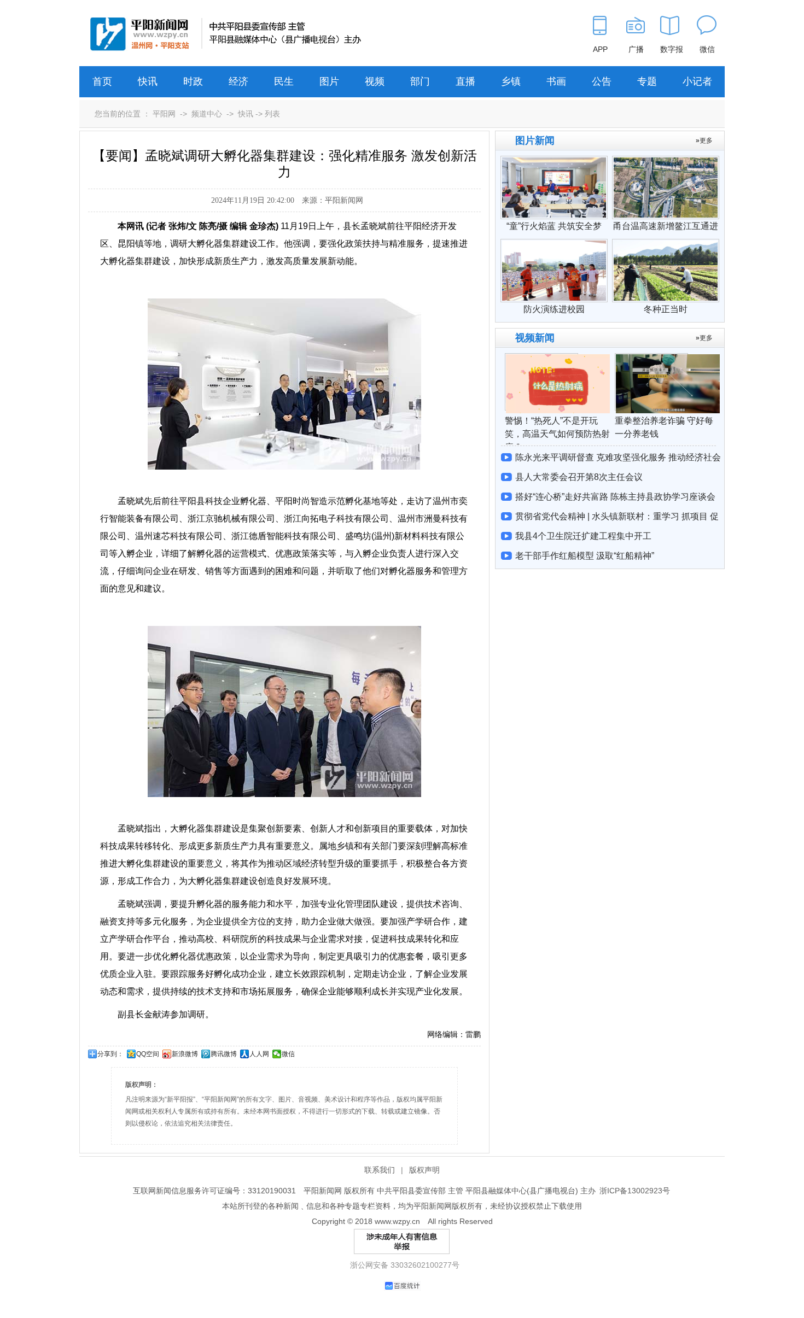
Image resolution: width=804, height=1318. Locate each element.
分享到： (110, 1054)
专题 (647, 81)
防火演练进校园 (554, 309)
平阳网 (164, 113)
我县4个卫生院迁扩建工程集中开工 (583, 536)
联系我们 (379, 1169)
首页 (102, 81)
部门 (420, 81)
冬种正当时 (666, 309)
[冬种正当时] (665, 244)
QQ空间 (147, 1054)
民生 (284, 81)
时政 (193, 81)
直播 (465, 81)
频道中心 (206, 113)
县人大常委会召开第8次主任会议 (579, 477)
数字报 (671, 49)
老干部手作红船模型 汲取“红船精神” (584, 555)
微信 (288, 1054)
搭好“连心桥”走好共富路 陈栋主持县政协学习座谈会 (615, 496)
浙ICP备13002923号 (634, 1190)
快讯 (148, 81)
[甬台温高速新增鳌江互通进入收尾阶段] (665, 161)
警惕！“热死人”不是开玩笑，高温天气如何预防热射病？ (557, 434)
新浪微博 (185, 1054)
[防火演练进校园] (554, 244)
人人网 (259, 1054)
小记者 (697, 81)
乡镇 (511, 81)
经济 (238, 81)
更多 (706, 140)
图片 (329, 81)
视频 (374, 81)
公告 (601, 81)
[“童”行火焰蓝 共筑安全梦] (554, 161)
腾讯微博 (224, 1054)
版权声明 (424, 1169)
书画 (556, 81)
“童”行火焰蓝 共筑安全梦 (554, 226)
